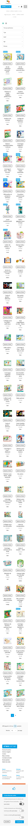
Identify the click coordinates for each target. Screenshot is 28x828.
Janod (7, 252)
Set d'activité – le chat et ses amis (20, 374)
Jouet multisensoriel (7, 220)
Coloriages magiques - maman (20, 145)
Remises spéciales (6, 760)
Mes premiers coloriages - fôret (20, 600)
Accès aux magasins (6, 751)
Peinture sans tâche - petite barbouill (8, 475)
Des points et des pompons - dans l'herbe (20, 704)
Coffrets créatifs (20, 14)
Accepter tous (19, 821)
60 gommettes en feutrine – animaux (20, 652)
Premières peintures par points (20, 195)
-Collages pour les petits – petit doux (7, 322)
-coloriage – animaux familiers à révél (20, 626)
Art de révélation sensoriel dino (20, 68)
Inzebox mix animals (7, 119)
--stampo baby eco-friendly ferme (20, 575)
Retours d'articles (5, 756)
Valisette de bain (7, 574)
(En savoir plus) (13, 811)
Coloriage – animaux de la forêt (7, 549)
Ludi (7, 225)
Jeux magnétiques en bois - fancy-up (20, 323)
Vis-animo (20, 474)
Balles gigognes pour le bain (20, 221)
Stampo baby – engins (20, 245)
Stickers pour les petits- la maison (20, 450)
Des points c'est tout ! (20, 296)
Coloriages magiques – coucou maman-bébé (20, 678)
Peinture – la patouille (7, 651)
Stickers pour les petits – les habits (20, 500)
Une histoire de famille (7, 758)
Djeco (8, 100)
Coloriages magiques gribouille (7, 374)
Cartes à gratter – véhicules (7, 297)
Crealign (7, 604)
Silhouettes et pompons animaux (7, 195)
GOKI (20, 276)
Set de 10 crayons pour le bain (7, 271)
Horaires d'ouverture (6, 749)
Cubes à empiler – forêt (20, 549)
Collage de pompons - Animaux (20, 120)
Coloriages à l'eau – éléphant (7, 450)
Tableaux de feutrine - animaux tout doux (7, 626)
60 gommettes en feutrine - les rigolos (7, 677)
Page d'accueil (7, 14)
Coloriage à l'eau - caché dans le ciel (20, 349)
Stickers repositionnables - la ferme (8, 145)
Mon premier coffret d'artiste (7, 599)
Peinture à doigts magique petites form (7, 94)
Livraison (4, 754)
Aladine (20, 250)
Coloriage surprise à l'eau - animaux (7, 500)
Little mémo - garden (8, 348)
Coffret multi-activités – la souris (7, 399)
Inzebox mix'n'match (20, 92)
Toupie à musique (20, 271)
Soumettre (7, 821)
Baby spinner (20, 398)
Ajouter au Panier (7, 63)
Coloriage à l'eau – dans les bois (7, 170)
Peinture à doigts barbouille (20, 170)
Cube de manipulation (20, 525)
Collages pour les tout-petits (7, 525)
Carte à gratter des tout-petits (20, 424)
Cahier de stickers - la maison (7, 246)
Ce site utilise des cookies (10, 795)
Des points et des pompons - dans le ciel (7, 704)
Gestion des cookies (6, 762)
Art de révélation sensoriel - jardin (7, 69)
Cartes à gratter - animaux (7, 425)
